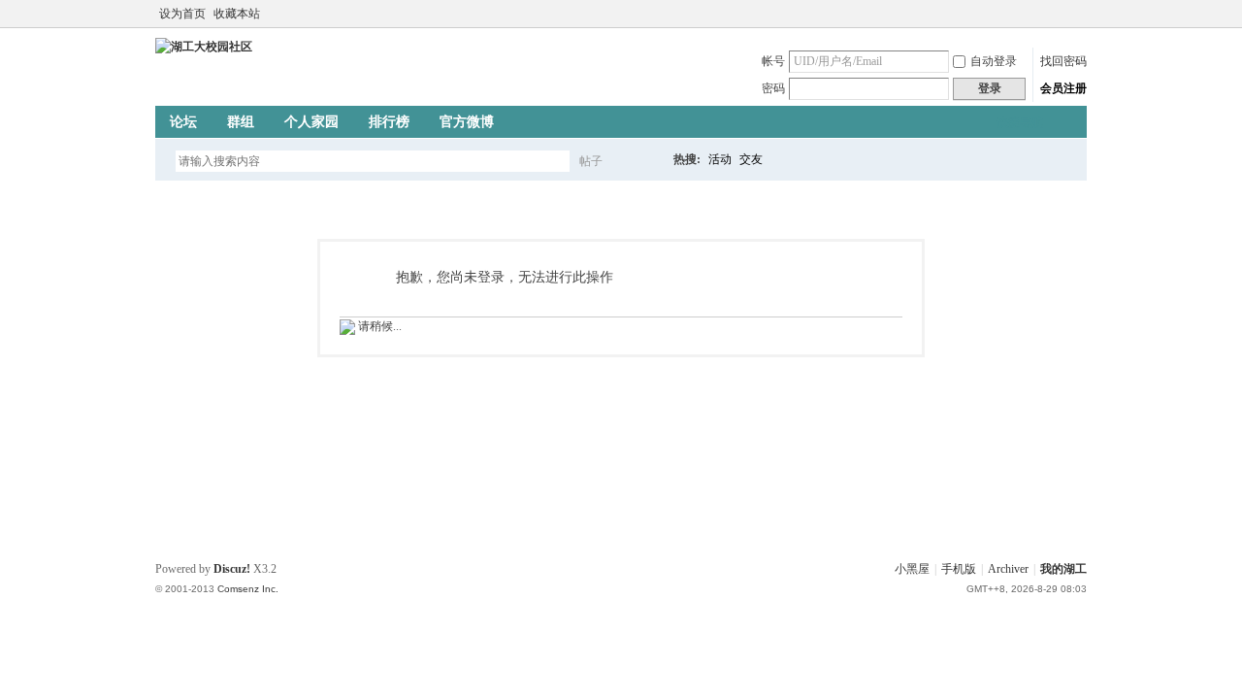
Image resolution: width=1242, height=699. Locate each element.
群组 (240, 122)
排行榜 (389, 122)
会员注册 (1063, 88)
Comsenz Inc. (247, 588)
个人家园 (311, 122)
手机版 (958, 569)
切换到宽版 (1075, 13)
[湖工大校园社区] (203, 46)
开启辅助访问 (1059, 13)
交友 (751, 159)
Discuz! (231, 569)
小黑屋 (912, 569)
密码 (773, 88)
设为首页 (182, 13)
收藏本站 (236, 13)
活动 (720, 159)
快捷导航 (1020, 122)
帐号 (773, 61)
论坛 (183, 122)
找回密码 (1063, 61)
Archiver (1008, 569)
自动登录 (993, 61)
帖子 (591, 161)
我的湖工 (1063, 569)
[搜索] (647, 161)
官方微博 (467, 122)
